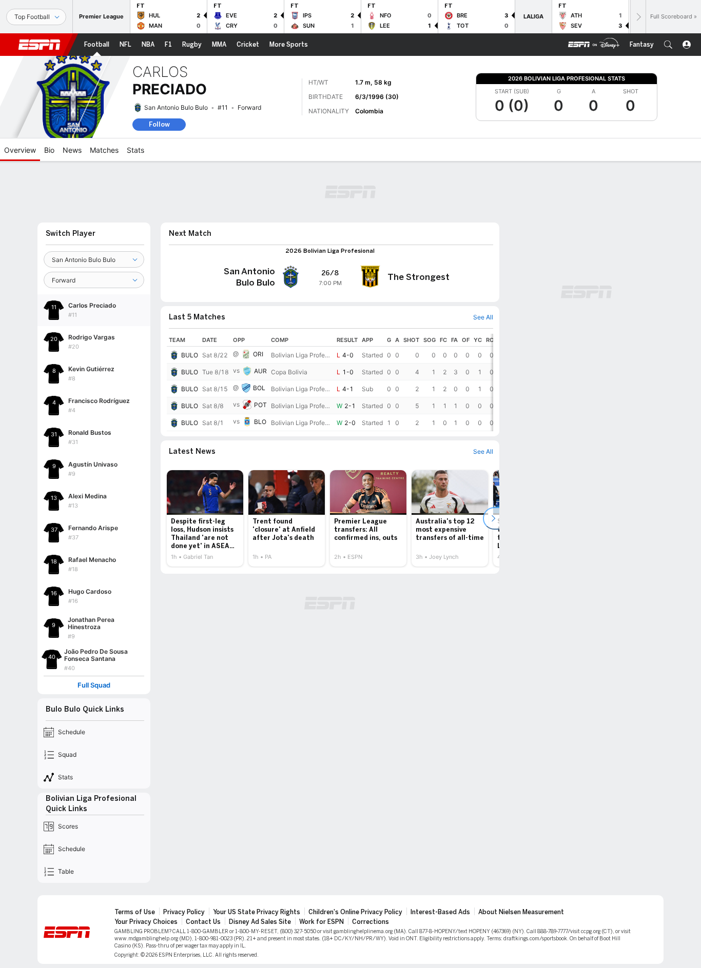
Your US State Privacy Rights (256, 912)
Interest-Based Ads (440, 912)
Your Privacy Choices (146, 921)
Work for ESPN (321, 921)
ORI (258, 354)
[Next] (638, 16)
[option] (205, 518)
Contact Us (203, 921)
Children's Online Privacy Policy (355, 912)
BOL (259, 388)
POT (260, 405)
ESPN (39, 44)
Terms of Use (134, 912)
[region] (330, 382)
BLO (260, 422)
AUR (260, 371)
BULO (189, 355)
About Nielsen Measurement (521, 912)
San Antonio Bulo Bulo (176, 107)
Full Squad (93, 685)
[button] (668, 45)
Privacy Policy (184, 912)
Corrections (370, 921)
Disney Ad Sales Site (260, 921)
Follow (159, 124)
